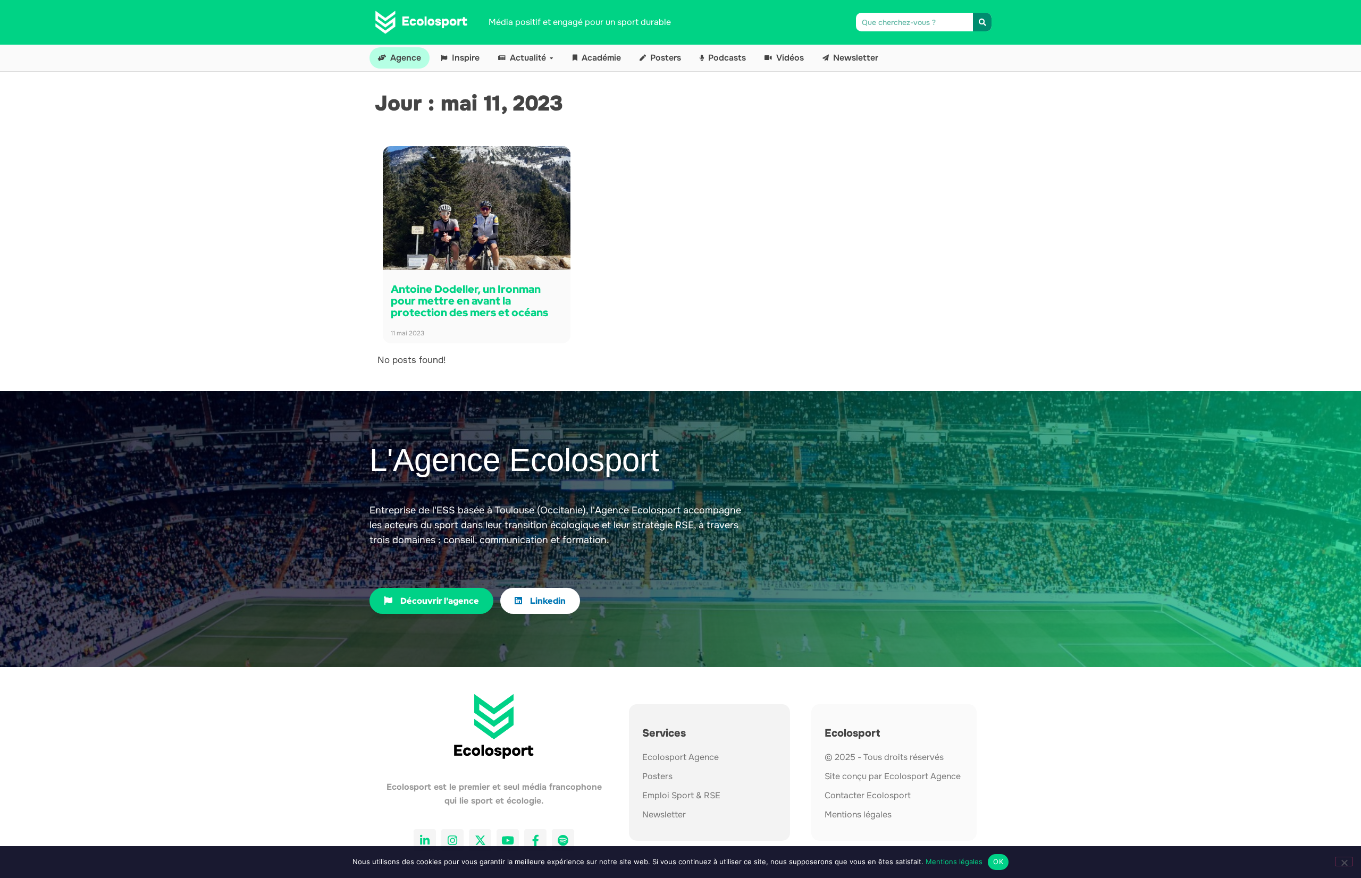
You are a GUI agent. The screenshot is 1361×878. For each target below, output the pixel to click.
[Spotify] (563, 840)
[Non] (1344, 861)
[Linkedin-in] (425, 840)
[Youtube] (508, 840)
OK (998, 861)
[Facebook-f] (535, 840)
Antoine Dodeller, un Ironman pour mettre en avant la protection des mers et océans (469, 300)
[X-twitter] (480, 840)
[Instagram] (452, 840)
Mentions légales (954, 861)
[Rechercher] (982, 22)
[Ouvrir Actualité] (551, 58)
